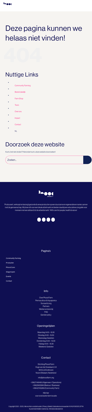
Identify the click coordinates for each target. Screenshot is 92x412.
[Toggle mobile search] (83, 7)
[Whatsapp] (53, 220)
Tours (17, 105)
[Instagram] (44, 220)
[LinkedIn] (48, 220)
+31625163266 (38, 385)
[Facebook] (39, 220)
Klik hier (46, 393)
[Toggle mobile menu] (87, 7)
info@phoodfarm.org (46, 377)
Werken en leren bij (46, 309)
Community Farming (23, 85)
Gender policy (46, 315)
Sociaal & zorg (46, 303)
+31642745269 (38, 388)
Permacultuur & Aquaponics (46, 300)
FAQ (46, 312)
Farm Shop (19, 98)
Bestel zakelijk (20, 92)
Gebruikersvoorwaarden (61, 406)
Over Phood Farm (46, 297)
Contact (18, 124)
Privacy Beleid (47, 406)
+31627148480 (36, 382)
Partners (46, 306)
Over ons (18, 111)
